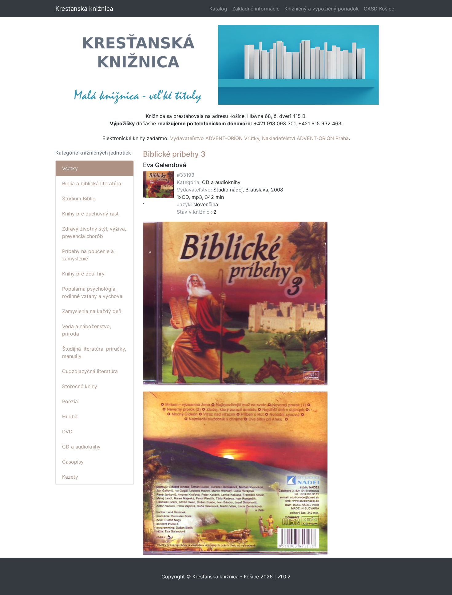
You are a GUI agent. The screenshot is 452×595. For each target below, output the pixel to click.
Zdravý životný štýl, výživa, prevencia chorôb (94, 232)
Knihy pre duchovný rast (90, 214)
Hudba (69, 416)
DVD (67, 431)
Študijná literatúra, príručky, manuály (94, 352)
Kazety (70, 477)
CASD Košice (379, 9)
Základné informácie (256, 9)
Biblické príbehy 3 (174, 154)
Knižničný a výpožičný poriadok (321, 9)
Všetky (70, 168)
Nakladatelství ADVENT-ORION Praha (305, 138)
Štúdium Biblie (78, 198)
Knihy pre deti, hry (83, 274)
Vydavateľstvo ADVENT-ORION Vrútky (214, 138)
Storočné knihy (79, 386)
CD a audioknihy (81, 447)
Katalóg (218, 9)
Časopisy (73, 462)
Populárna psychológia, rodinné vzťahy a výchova (92, 292)
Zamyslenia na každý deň (91, 311)
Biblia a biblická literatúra (91, 183)
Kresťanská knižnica (84, 8)
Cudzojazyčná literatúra (90, 371)
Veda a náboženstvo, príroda (86, 330)
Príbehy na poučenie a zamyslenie (88, 255)
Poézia (70, 401)
